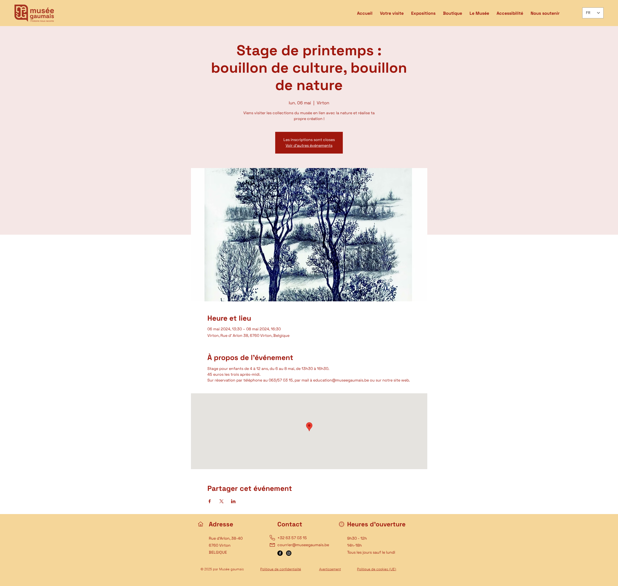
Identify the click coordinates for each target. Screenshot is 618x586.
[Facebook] (280, 553)
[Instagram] (288, 553)
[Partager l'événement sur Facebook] (209, 501)
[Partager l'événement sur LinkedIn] (233, 501)
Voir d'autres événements (309, 145)
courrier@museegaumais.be (303, 544)
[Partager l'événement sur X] (221, 501)
